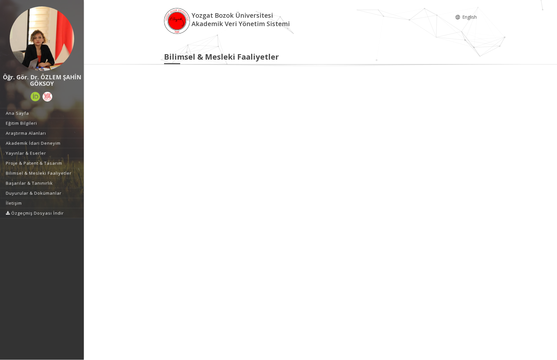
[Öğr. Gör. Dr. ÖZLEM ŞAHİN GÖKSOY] (42, 38)
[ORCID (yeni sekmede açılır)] (35, 97)
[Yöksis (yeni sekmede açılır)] (47, 97)
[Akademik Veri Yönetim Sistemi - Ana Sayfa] (177, 20)
